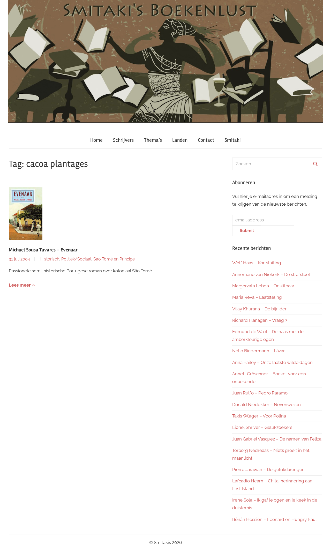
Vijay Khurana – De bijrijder (259, 308)
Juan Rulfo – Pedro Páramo (260, 392)
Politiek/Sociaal (76, 259)
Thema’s (153, 140)
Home (96, 140)
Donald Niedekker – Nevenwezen (266, 404)
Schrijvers (123, 140)
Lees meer (20, 285)
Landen (179, 140)
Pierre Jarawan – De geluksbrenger (268, 469)
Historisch (49, 259)
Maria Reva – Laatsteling (257, 297)
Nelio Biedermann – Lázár (258, 350)
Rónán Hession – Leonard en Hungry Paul (274, 519)
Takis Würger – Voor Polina (259, 416)
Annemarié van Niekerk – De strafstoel (271, 274)
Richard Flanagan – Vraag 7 (259, 320)
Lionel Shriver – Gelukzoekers (262, 427)
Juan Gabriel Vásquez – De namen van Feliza (276, 439)
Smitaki (232, 140)
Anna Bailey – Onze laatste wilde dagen (272, 362)
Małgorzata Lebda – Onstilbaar (263, 285)
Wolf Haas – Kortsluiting (256, 262)
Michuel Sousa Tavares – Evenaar (43, 250)
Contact (206, 140)
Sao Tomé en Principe (114, 259)
